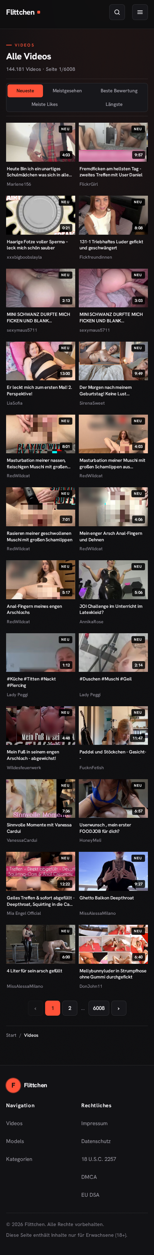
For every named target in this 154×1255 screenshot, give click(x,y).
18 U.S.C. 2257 (98, 1159)
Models (15, 1141)
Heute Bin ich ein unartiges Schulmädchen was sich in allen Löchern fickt (39, 172)
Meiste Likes (45, 104)
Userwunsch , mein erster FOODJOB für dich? (105, 828)
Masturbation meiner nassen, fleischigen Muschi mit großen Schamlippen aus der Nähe (37, 463)
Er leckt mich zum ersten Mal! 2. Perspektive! (39, 390)
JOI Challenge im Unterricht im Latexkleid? (111, 609)
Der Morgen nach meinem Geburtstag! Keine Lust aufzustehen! (106, 390)
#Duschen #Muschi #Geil (106, 679)
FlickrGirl (89, 184)
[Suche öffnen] (117, 12)
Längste (114, 104)
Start (11, 1035)
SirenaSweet (92, 403)
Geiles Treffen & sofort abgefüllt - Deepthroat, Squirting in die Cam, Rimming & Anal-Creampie (40, 901)
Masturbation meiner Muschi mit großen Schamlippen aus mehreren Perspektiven (112, 463)
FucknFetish (92, 768)
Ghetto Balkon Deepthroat (107, 898)
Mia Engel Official (24, 913)
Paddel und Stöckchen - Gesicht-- (113, 755)
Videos (14, 1123)
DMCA (89, 1177)
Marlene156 (19, 184)
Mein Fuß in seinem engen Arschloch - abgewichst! (33, 755)
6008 (99, 1008)
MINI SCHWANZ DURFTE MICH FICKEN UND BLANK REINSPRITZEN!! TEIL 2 (38, 317)
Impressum (94, 1123)
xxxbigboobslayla (24, 257)
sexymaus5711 (22, 330)
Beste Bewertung (119, 90)
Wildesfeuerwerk (24, 768)
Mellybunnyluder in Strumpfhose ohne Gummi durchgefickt (113, 974)
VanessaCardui (22, 840)
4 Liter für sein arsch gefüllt (34, 971)
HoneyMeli (90, 840)
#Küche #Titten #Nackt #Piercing (31, 682)
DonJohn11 (91, 986)
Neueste (25, 90)
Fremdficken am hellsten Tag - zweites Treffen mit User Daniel (111, 172)
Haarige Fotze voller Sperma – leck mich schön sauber (37, 245)
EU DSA (90, 1194)
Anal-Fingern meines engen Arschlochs (34, 609)
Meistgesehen (67, 90)
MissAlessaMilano (98, 913)
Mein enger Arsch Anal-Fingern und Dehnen (111, 536)
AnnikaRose (92, 622)
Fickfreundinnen (96, 257)
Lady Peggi (17, 695)
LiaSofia (15, 403)
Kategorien (19, 1159)
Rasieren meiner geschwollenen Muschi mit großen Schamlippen (39, 536)
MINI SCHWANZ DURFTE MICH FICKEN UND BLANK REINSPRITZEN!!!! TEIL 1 (111, 317)
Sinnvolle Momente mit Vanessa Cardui (39, 828)
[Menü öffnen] (140, 12)
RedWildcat (18, 476)
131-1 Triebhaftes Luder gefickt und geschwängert (111, 245)
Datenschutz (96, 1141)
